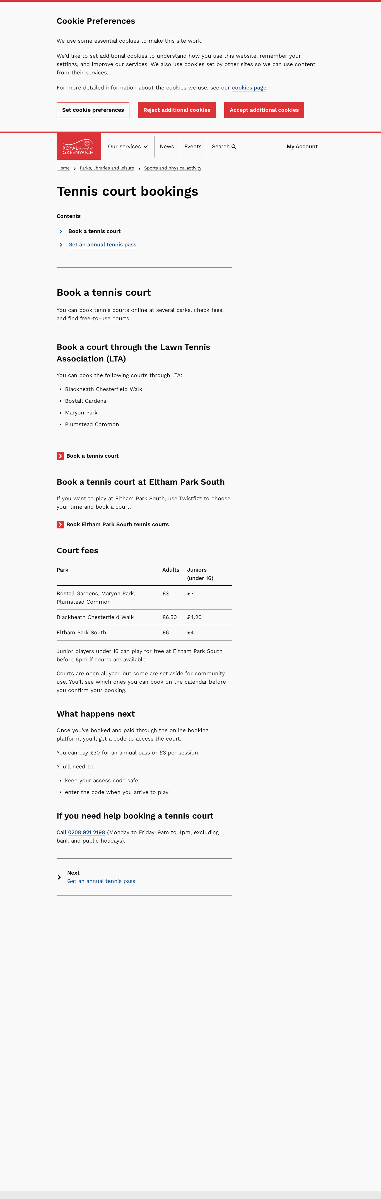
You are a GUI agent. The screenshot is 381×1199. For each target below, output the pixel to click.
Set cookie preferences (93, 110)
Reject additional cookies (176, 110)
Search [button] (221, 146)
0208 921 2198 (86, 832)
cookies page (249, 87)
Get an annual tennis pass (102, 244)
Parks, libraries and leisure (107, 168)
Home (63, 168)
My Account (302, 146)
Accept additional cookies (264, 110)
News (167, 146)
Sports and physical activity (172, 168)
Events (193, 146)
